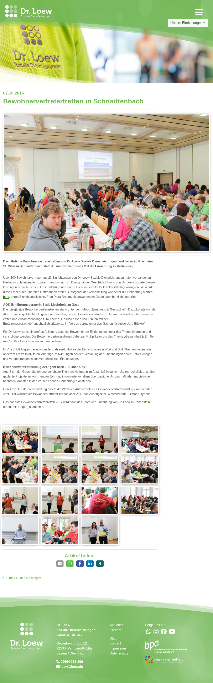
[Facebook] (164, 632)
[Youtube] (172, 632)
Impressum (118, 648)
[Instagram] (156, 632)
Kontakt (115, 643)
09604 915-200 (71, 661)
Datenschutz (119, 653)
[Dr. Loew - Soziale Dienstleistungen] (23, 11)
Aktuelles (116, 625)
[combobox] (188, 23)
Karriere (115, 630)
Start (113, 638)
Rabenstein (142, 402)
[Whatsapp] (148, 632)
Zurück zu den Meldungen (23, 578)
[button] (59, 563)
